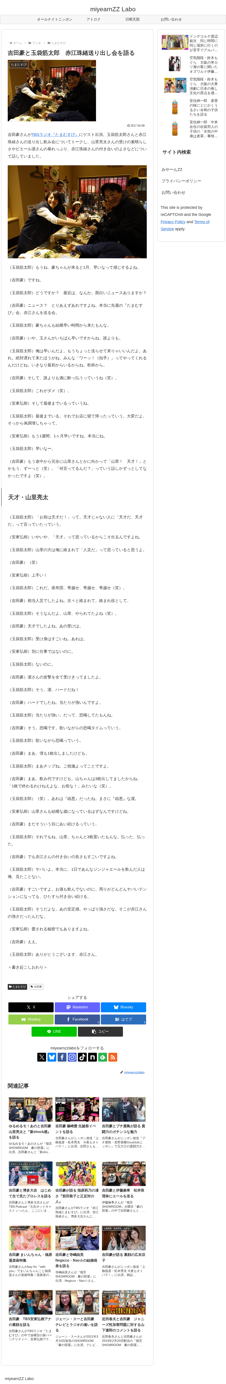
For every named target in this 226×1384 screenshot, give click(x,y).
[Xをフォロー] (41, 1057)
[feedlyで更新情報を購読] (102, 1057)
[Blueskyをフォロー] (51, 1057)
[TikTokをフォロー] (82, 1057)
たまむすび (19, 986)
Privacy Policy (173, 222)
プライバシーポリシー (181, 181)
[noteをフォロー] (92, 1057)
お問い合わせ (173, 192)
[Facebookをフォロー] (62, 1057)
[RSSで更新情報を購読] (112, 1057)
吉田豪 (38, 986)
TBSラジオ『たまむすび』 (55, 134)
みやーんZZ (172, 169)
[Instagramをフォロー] (72, 1057)
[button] (100, 1032)
